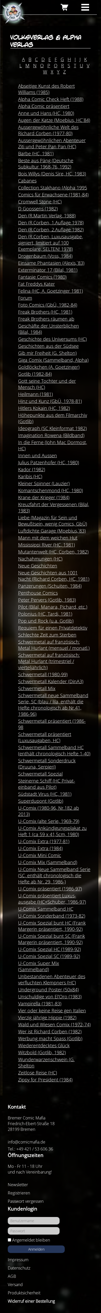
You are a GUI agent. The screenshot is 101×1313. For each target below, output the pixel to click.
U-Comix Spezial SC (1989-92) (49, 956)
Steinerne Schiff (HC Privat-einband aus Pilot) (46, 784)
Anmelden (36, 1249)
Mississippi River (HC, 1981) (46, 545)
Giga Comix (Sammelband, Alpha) (53, 360)
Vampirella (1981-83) (39, 1003)
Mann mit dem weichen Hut (47, 538)
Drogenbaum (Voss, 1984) (45, 256)
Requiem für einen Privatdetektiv (52, 628)
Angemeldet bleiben (31, 1240)
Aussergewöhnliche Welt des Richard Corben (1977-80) (48, 130)
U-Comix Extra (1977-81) (43, 841)
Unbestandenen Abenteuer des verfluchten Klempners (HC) (51, 979)
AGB (12, 1276)
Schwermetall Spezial (40, 774)
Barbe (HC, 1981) (36, 153)
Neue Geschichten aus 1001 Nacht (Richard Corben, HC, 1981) (53, 576)
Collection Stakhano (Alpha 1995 (52, 188)
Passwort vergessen (26, 1201)
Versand (15, 1284)
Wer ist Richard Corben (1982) (50, 1031)
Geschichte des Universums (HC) (52, 339)
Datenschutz (19, 1268)
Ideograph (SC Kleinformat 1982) (52, 428)
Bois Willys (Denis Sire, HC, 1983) (52, 174)
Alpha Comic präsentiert (43, 106)
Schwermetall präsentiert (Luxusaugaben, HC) (44, 737)
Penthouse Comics (38, 593)
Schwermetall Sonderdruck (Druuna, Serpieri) (47, 763)
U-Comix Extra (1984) (40, 848)
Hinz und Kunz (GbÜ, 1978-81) (50, 401)
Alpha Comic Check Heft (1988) (50, 99)
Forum (25, 298)
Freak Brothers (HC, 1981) (45, 312)
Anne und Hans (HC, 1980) (46, 113)
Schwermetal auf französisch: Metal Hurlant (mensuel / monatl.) (54, 645)
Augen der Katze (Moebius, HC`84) (54, 120)
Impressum (18, 1260)
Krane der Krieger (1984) (43, 497)
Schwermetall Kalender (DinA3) (50, 681)
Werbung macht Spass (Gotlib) (50, 1038)
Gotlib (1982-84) (35, 374)
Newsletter (18, 1184)
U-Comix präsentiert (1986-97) (50, 889)
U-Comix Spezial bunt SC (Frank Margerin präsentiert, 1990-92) (51, 939)
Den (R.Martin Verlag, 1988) (47, 215)
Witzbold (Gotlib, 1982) (42, 1052)
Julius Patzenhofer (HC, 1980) (48, 462)
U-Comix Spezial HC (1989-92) (49, 949)
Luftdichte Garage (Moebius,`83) (52, 531)
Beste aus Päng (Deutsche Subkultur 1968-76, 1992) (45, 163)
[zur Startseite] (13, 13)
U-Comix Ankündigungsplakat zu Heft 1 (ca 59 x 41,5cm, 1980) (52, 831)
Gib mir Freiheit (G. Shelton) (47, 353)
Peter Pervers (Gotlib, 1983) (47, 600)
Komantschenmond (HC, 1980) (50, 490)
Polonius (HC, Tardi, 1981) (45, 614)
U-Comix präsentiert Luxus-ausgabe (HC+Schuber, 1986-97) (52, 898)
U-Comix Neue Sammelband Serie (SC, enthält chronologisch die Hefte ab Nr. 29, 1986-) (54, 875)
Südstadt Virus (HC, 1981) (44, 794)
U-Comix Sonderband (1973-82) (51, 916)
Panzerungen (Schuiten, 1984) (50, 586)
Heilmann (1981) (35, 394)
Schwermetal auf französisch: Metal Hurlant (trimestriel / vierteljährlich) (49, 661)
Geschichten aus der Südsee (48, 346)
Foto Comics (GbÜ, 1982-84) (47, 305)
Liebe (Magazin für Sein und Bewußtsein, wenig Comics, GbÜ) (52, 520)
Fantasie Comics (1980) (42, 277)
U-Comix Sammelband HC (45, 909)
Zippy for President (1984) (45, 1079)
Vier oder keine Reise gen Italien (52, 1010)
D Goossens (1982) (38, 208)
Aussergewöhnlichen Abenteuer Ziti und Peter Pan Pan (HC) (52, 143)
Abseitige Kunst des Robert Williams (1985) (46, 89)
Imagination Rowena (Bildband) (51, 435)
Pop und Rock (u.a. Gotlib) (46, 621)
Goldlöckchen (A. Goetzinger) (49, 367)
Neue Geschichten (37, 566)
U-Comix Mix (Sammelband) (47, 862)
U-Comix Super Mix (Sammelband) (38, 966)
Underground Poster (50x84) (48, 989)
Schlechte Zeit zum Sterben (47, 635)
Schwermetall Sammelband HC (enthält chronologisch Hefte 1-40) (54, 750)
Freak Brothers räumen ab (46, 319)
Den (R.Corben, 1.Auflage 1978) (51, 222)
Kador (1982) (31, 469)
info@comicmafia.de (26, 1142)
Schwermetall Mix (36, 688)
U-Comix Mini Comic (39, 855)
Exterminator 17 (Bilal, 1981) (47, 270)
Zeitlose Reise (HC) (37, 1072)
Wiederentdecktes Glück (44, 1045)
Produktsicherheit (24, 1293)
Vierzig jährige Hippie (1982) (47, 1017)
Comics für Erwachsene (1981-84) (53, 194)
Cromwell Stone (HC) (40, 201)
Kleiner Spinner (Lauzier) (44, 483)
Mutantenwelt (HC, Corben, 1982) (53, 552)
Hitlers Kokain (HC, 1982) (44, 408)
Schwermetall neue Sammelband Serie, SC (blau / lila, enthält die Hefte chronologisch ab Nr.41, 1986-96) (53, 704)
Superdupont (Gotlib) (40, 801)
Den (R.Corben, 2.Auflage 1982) (51, 229)
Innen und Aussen (37, 455)
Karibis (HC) (30, 476)
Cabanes (27, 181)
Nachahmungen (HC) (40, 559)
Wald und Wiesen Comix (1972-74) (54, 1024)
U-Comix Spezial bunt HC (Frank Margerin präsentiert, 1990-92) (52, 926)
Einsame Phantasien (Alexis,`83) (51, 263)
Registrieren (19, 1193)
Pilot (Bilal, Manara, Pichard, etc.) (52, 607)
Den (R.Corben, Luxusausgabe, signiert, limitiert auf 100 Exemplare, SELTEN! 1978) (50, 242)
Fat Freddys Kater (36, 284)
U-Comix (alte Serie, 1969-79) (48, 821)
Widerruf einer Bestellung (31, 1301)
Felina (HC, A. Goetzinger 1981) (50, 291)
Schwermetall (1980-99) (43, 674)
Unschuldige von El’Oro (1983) (50, 996)
